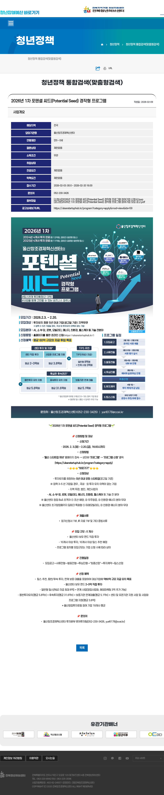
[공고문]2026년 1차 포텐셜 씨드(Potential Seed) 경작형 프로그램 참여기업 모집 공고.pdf (99, 202)
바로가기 (83, 468)
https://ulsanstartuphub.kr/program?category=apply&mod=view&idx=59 (93, 208)
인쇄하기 (105, 68)
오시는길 (50, 758)
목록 (82, 648)
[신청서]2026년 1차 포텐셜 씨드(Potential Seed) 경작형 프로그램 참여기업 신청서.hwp (98, 199)
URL (110, 68)
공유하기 (98, 68)
